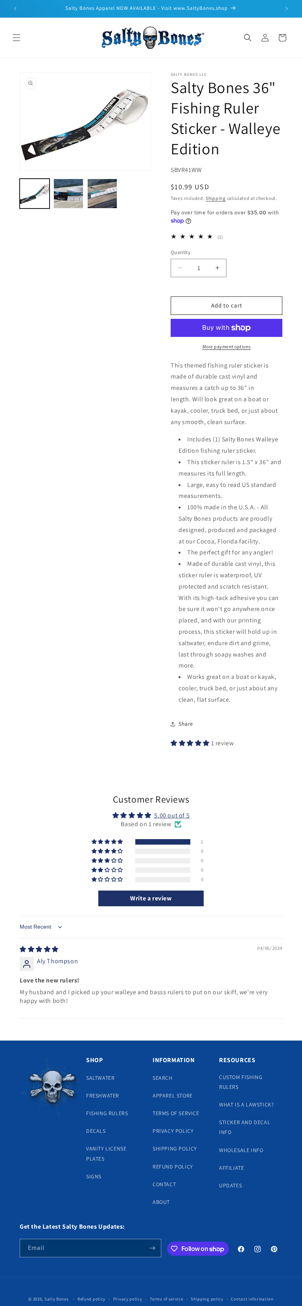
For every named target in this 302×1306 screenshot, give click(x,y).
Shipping (216, 198)
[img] (39, 949)
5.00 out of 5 (172, 815)
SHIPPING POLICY (175, 1148)
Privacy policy (127, 1299)
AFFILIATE (231, 1167)
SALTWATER (100, 1077)
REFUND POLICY (173, 1166)
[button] (16, 37)
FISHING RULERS (107, 1113)
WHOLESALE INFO (241, 1150)
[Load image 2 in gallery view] (68, 194)
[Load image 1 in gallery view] (35, 194)
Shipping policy (207, 1299)
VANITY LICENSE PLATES (106, 1153)
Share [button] (186, 723)
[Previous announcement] (15, 8)
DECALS (96, 1130)
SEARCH (163, 1077)
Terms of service (166, 1299)
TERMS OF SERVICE (176, 1113)
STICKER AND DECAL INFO (244, 1127)
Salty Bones (56, 1299)
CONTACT (164, 1184)
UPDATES (230, 1185)
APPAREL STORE (173, 1095)
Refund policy (91, 1299)
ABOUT (161, 1201)
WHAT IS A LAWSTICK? (246, 1104)
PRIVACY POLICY (173, 1130)
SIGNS (93, 1176)
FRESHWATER (102, 1095)
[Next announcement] (286, 8)
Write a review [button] (150, 898)
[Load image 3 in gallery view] (102, 194)
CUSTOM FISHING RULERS (240, 1082)
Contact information (252, 1299)
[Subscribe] (152, 1248)
